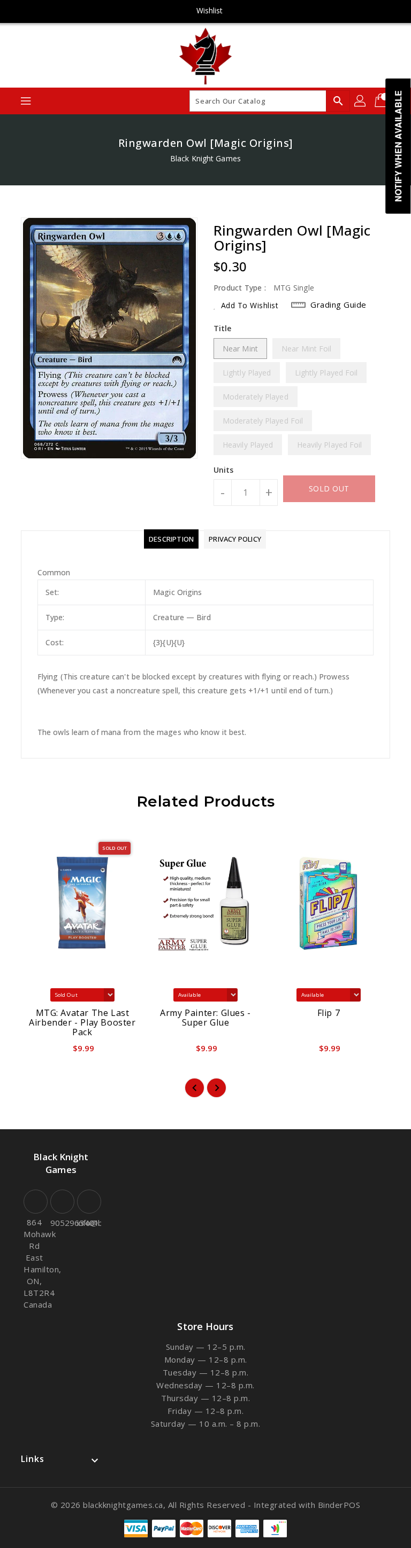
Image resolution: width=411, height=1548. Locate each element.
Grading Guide (338, 304)
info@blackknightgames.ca (87, 1222)
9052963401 (61, 1222)
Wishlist (209, 10)
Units (224, 470)
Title (223, 328)
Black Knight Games (205, 158)
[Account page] (360, 101)
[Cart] (382, 101)
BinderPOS (339, 1504)
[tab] (171, 539)
